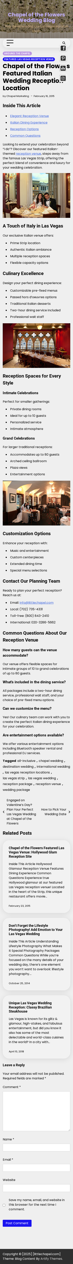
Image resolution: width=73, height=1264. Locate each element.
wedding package (16, 790)
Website (9, 1180)
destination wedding (18, 766)
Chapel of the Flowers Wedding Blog (36, 17)
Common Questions (25, 135)
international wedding (53, 766)
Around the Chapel (17, 53)
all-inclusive (26, 761)
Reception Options (24, 129)
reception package (17, 784)
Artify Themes (51, 1258)
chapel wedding (51, 761)
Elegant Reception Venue (29, 116)
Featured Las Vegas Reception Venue (28, 59)
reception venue (28, 153)
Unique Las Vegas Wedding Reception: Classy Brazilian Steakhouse (30, 1007)
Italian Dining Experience (28, 122)
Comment (12, 1087)
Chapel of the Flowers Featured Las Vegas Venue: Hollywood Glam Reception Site (36, 852)
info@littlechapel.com (37, 602)
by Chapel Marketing (16, 96)
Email (8, 1159)
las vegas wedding (42, 778)
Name (8, 1139)
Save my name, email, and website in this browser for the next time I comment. (37, 1204)
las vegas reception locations (27, 772)
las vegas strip (14, 778)
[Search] (63, 43)
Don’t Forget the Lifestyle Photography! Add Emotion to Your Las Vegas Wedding (36, 930)
